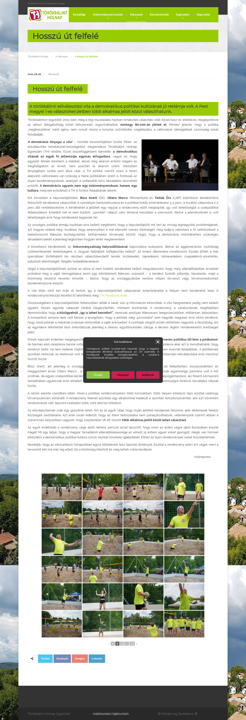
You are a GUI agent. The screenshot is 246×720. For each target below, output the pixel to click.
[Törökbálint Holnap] (48, 14)
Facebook (62, 658)
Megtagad (123, 374)
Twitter (45, 658)
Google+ (80, 658)
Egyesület (182, 14)
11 (132, 643)
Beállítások (148, 374)
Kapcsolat (203, 14)
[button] (157, 341)
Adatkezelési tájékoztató (111, 713)
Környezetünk (159, 14)
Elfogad (98, 374)
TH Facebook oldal (113, 295)
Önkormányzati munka (108, 14)
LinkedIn (97, 658)
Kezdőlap (79, 14)
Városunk (136, 14)
